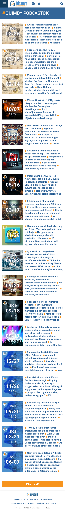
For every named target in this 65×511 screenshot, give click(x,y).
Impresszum (20, 500)
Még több (32, 484)
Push (53, 503)
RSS (47, 503)
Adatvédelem (46, 500)
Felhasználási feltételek (22, 503)
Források (40, 503)
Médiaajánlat (33, 500)
